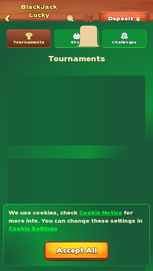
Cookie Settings (33, 229)
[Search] (70, 19)
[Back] (7, 19)
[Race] (88, 19)
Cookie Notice (100, 213)
